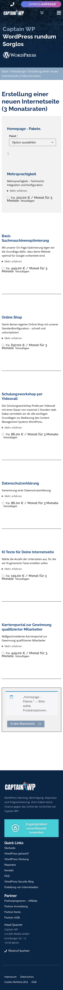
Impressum (10, 976)
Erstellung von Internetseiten (21, 887)
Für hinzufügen (29, 199)
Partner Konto (12, 912)
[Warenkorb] (41, 12)
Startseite (9, 848)
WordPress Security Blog (19, 881)
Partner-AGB (12, 917)
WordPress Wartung (16, 859)
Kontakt (8, 870)
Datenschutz (27, 976)
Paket (13, 136)
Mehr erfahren (18, 190)
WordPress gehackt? (16, 853)
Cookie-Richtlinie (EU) (16, 982)
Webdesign (18, 71)
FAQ (7, 876)
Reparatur (10, 865)
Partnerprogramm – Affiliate (20, 901)
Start (5, 71)
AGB (33, 982)
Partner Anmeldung (16, 906)
